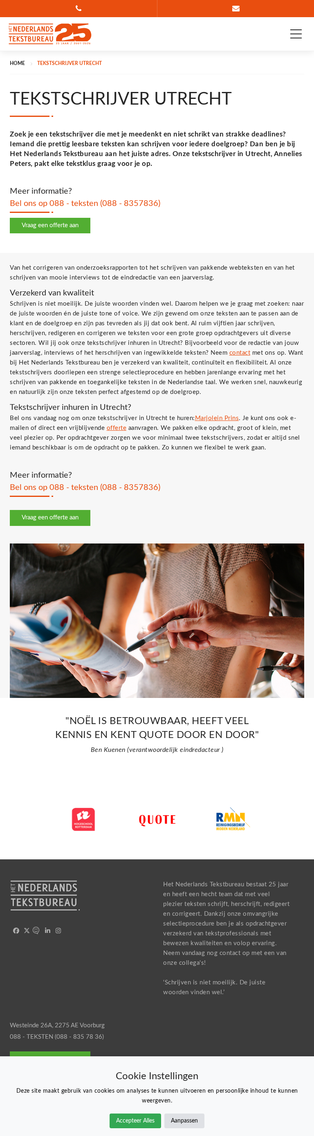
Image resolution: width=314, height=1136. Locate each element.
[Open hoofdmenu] (296, 34)
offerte (117, 428)
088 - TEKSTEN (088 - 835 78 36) (57, 1037)
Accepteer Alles (135, 1121)
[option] (157, 737)
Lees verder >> (83, 847)
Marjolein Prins (217, 418)
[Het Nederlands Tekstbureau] (50, 34)
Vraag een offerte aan (50, 225)
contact (240, 353)
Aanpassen (184, 1121)
